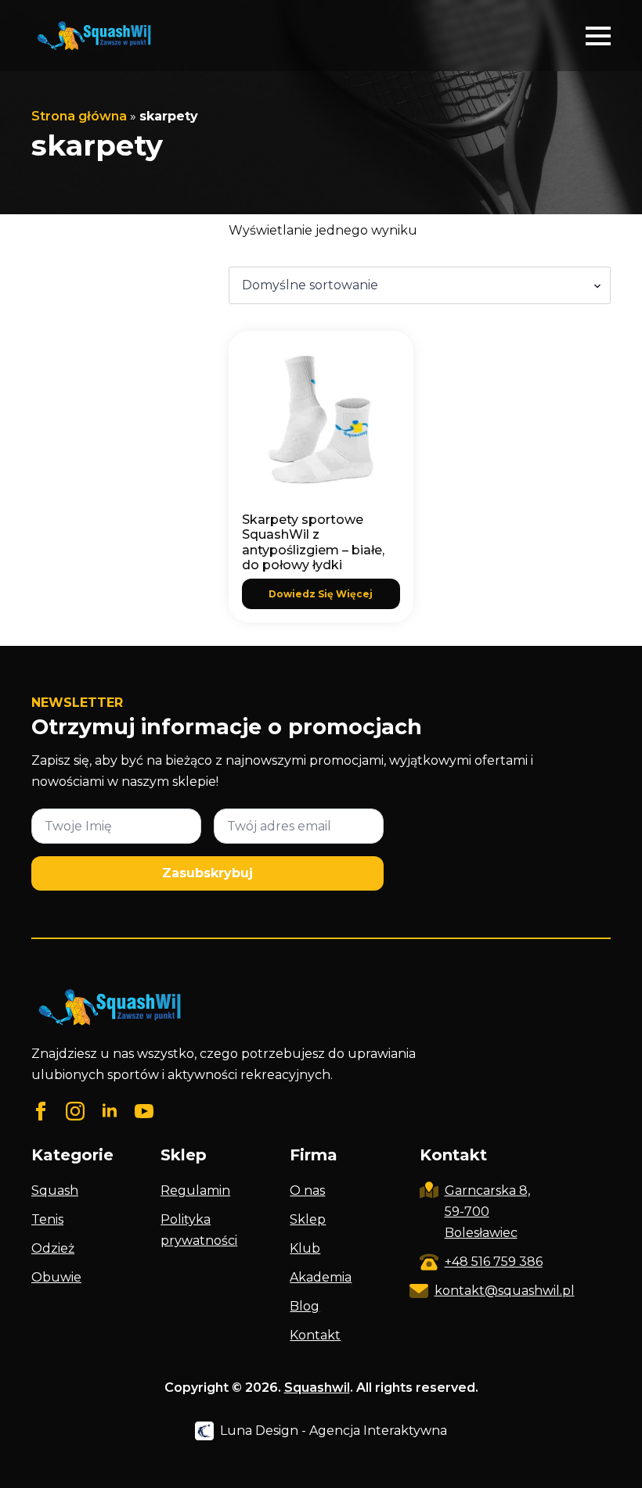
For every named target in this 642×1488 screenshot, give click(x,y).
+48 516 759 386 (494, 1261)
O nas (307, 1190)
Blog (304, 1306)
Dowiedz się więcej (321, 594)
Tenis (47, 1219)
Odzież (52, 1248)
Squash (54, 1190)
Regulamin (195, 1190)
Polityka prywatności (198, 1230)
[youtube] (144, 1111)
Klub (305, 1248)
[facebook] (40, 1111)
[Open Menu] (598, 35)
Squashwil (317, 1387)
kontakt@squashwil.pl (505, 1290)
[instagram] (75, 1111)
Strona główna (79, 116)
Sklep (308, 1219)
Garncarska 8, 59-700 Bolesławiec (487, 1211)
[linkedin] (109, 1111)
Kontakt (315, 1335)
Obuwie (56, 1277)
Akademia (321, 1277)
